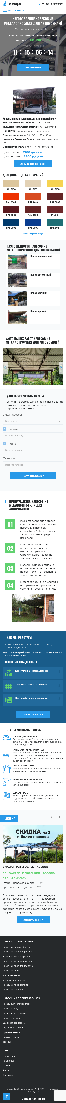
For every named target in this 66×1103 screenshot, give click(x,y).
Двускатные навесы (13, 1027)
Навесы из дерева (12, 970)
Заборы (7, 1042)
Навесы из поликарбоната (16, 947)
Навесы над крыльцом (14, 1013)
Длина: (11, 443)
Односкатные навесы (14, 1023)
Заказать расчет (33, 919)
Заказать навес (33, 67)
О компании (9, 1056)
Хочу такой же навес (33, 163)
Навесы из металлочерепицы (18, 961)
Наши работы (10, 1060)
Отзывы (6, 1065)
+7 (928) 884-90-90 (52, 3)
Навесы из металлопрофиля (17, 951)
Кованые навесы (11, 975)
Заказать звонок (33, 714)
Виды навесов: (12, 414)
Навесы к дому (10, 1008)
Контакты (8, 1075)
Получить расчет (33, 475)
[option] (33, 126)
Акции (6, 1070)
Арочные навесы (11, 1032)
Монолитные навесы (14, 980)
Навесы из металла (13, 989)
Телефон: (9, 458)
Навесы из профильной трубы (18, 966)
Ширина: (13, 429)
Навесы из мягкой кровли (16, 956)
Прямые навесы (11, 1037)
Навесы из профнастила (15, 985)
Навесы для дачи (11, 1018)
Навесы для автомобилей (16, 1004)
